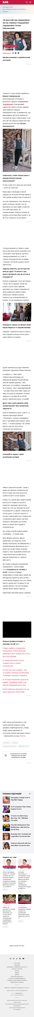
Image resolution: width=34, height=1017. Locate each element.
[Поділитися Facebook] (15, 53)
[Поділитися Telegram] (13, 53)
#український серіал (10, 746)
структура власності (17, 976)
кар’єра (17, 970)
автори (17, 974)
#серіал (15, 742)
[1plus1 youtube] (23, 958)
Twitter (22, 736)
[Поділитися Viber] (18, 53)
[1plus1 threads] (13, 958)
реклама (17, 965)
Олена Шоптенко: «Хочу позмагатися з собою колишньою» (13, 663)
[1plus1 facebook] (20, 958)
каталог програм (17, 968)
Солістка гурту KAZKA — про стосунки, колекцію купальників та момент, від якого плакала (16, 672)
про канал (17, 963)
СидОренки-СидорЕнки (10, 45)
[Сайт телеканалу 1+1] (5, 2)
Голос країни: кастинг (8, 7)
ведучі (17, 972)
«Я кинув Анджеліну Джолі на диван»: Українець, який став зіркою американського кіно (15, 682)
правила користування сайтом (17, 980)
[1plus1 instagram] (10, 958)
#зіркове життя (23, 746)
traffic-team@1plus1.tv (17, 1009)
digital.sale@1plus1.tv (17, 1005)
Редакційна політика (17, 982)
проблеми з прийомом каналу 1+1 (17, 966)
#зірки (5, 889)
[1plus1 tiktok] (16, 958)
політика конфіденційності (17, 978)
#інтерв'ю (6, 742)
